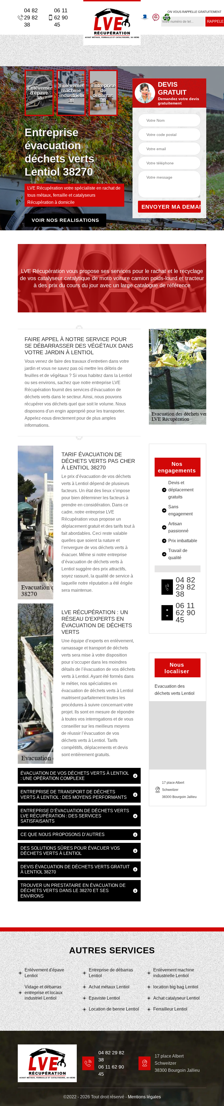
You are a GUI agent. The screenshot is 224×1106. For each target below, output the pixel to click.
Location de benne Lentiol (114, 1009)
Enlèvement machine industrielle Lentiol (173, 973)
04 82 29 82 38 (31, 17)
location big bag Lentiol (175, 987)
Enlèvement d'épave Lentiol (44, 973)
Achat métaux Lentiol (109, 987)
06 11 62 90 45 (61, 17)
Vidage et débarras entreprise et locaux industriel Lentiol (44, 993)
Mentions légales (144, 1097)
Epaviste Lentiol (104, 998)
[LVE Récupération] (112, 22)
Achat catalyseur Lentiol (176, 998)
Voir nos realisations (65, 220)
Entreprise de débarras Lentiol (111, 973)
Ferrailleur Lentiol (170, 1009)
